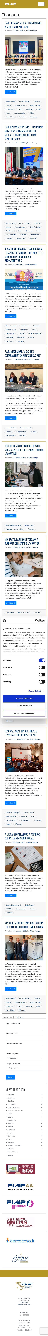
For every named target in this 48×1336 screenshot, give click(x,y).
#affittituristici (11, 330)
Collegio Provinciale (13, 1064)
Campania (11, 1104)
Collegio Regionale (12, 1053)
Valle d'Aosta (12, 1152)
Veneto (10, 1155)
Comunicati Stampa (12, 812)
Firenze (23, 235)
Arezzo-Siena (10, 102)
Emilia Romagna (14, 1107)
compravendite (20, 113)
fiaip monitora (11, 235)
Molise (10, 1126)
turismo (31, 337)
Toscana (29, 109)
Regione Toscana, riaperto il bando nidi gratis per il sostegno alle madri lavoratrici (24, 450)
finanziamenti (21, 909)
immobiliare (10, 117)
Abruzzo (11, 1095)
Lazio (10, 1114)
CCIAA (9, 909)
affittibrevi (24, 330)
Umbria (10, 1149)
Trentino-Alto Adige (15, 1145)
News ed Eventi (23, 613)
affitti (39, 109)
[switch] (42, 667)
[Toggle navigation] (41, 4)
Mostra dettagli (34, 691)
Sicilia (10, 1139)
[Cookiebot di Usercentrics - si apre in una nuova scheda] (35, 620)
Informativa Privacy (24, 1305)
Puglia (10, 1133)
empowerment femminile (15, 529)
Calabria (11, 1101)
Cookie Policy (24, 1302)
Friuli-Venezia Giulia (15, 1110)
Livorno (8, 105)
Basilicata (11, 1098)
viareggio (21, 341)
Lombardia (12, 1120)
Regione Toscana (35, 333)
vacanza (9, 341)
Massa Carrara (20, 105)
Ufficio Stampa (31, 31)
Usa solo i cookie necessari (24, 713)
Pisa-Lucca (9, 109)
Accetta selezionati (24, 706)
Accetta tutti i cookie (24, 698)
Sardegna (11, 1136)
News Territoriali (35, 105)
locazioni (23, 117)
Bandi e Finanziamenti (13, 525)
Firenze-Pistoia (24, 102)
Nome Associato (11, 1033)
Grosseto (37, 102)
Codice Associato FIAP (14, 1043)
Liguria (10, 1117)
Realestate (21, 238)
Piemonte (11, 1130)
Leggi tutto (10, 92)
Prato (19, 109)
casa (8, 113)
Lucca (22, 333)
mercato (9, 238)
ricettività (10, 337)
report (8, 824)
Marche (11, 1123)
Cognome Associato (13, 1023)
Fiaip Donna (29, 525)
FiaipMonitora (21, 432)
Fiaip (32, 113)
